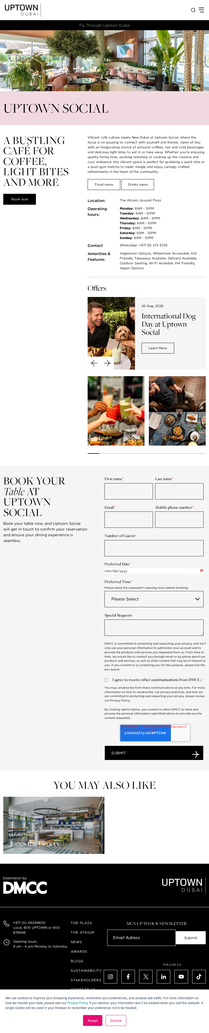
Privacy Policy (77, 1002)
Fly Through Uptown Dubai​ (104, 25)
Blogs (77, 961)
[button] (94, 363)
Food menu (104, 184)
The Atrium (82, 932)
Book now (19, 199)
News (76, 942)
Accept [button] (93, 1020)
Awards (79, 951)
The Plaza (81, 923)
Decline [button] (116, 1020)
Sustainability (86, 970)
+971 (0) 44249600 (29, 923)
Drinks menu (138, 184)
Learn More (158, 348)
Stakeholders (86, 980)
